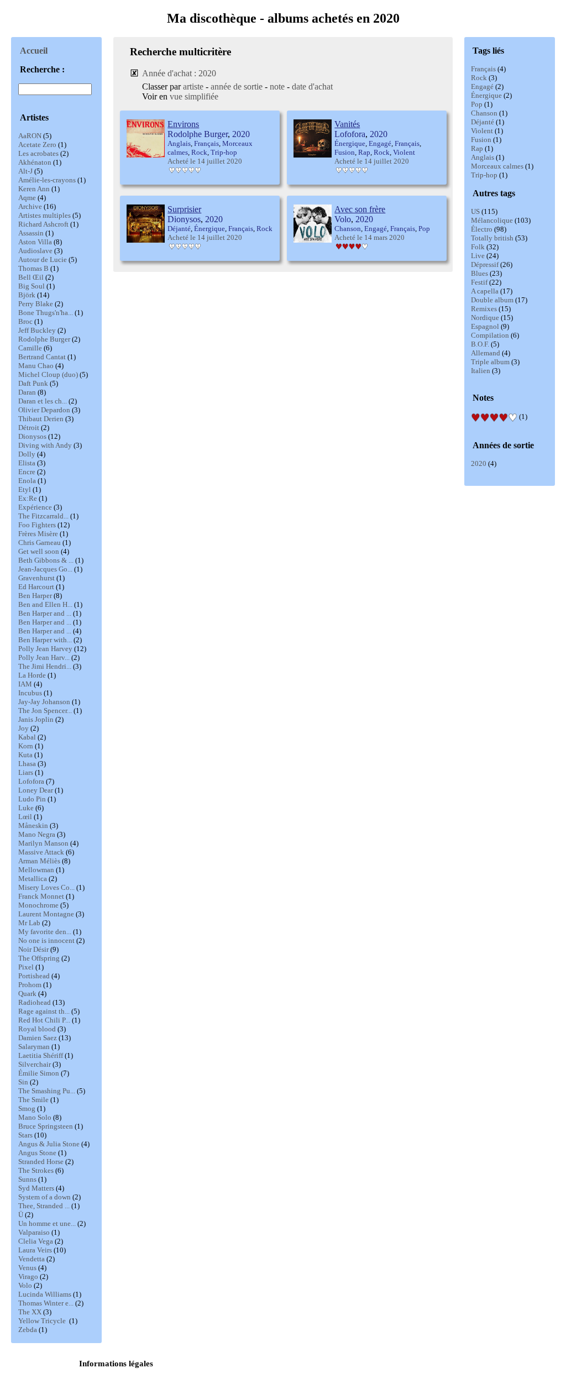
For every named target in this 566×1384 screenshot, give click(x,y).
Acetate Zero (37, 144)
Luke (26, 808)
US (475, 211)
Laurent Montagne (46, 914)
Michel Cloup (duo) (48, 374)
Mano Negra (36, 834)
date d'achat (312, 86)
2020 (478, 463)
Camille (30, 348)
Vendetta (31, 1259)
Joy (23, 728)
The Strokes (36, 1170)
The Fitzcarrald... (43, 516)
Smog (26, 1108)
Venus (27, 1268)
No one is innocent (46, 940)
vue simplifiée (194, 96)
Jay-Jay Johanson (44, 702)
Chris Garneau (39, 542)
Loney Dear (35, 790)
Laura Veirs (35, 1250)
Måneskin (33, 825)
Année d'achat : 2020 (179, 73)
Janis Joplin (36, 719)
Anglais (482, 157)
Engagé (482, 86)
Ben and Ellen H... (45, 604)
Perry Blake (35, 304)
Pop (477, 104)
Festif (479, 282)
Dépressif (485, 264)
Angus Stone (37, 1153)
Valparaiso (34, 1232)
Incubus (30, 693)
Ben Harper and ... (44, 613)
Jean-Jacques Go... (45, 569)
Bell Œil (31, 277)
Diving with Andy (45, 445)
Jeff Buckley (37, 330)
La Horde (32, 675)
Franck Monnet (41, 896)
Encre (26, 472)
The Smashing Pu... (46, 1091)
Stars (25, 1135)
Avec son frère (359, 209)
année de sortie (237, 86)
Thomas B (33, 268)
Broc (25, 321)
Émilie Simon (38, 1073)
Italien (480, 370)
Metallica (32, 878)
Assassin (31, 233)
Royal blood (37, 1029)
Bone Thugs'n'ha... (45, 312)
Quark (27, 993)
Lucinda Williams (44, 1294)
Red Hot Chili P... (44, 1020)
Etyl (24, 489)
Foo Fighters (37, 525)
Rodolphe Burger (44, 339)
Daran (27, 392)
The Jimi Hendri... (44, 666)
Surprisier (184, 209)
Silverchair (34, 1064)
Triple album (490, 362)
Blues (479, 273)
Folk (478, 247)
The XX (29, 1312)
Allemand (485, 353)
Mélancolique (492, 220)
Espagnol (485, 326)
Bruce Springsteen (45, 1126)
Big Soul (31, 286)
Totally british (492, 238)
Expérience (35, 507)
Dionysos (32, 436)
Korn (25, 746)
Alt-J (25, 171)
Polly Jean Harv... (44, 657)
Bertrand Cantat (42, 357)
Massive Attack (41, 852)
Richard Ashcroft (43, 224)
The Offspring (39, 958)
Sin (23, 1082)
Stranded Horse (41, 1161)
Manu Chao (36, 365)
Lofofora (31, 781)
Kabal (27, 737)
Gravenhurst (36, 578)
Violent (482, 131)
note (277, 86)
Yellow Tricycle (42, 1321)
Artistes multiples (44, 215)
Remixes (484, 309)
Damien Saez (37, 1038)
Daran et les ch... (42, 401)
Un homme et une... (47, 1223)
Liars (25, 772)
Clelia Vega (35, 1241)
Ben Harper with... (45, 640)
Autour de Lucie (42, 259)
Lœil (25, 816)
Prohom (29, 985)
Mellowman (36, 870)
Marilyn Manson (43, 843)
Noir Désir (33, 949)
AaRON (29, 136)
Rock (479, 78)
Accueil (34, 50)
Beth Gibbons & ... (46, 560)
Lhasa (27, 763)
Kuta (25, 755)
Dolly (26, 454)
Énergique (486, 95)
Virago (28, 1276)
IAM (25, 684)
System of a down (44, 1197)
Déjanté (482, 122)
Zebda (27, 1329)
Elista (26, 463)
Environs (183, 124)
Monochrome (38, 905)
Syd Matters (36, 1188)
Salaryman (34, 1046)
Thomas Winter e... (46, 1303)
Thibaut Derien (41, 419)
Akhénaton (34, 162)
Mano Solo (34, 1117)
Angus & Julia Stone (49, 1144)
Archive (30, 206)
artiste (193, 86)
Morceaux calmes (497, 166)
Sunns (27, 1179)
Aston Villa (35, 242)
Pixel (26, 967)
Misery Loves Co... (46, 887)
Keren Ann (34, 189)
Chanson (484, 113)
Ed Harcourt (36, 587)
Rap (477, 148)
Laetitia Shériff (40, 1055)
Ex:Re (27, 498)
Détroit (28, 427)
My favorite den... (44, 931)
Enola (27, 480)
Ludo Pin (32, 799)
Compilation (490, 335)
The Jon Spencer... (45, 710)
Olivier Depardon (44, 410)
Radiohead (34, 1002)
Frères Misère (38, 534)
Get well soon (38, 551)
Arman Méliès (39, 861)
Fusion (481, 139)
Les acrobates (38, 153)
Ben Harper (35, 595)
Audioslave (35, 251)
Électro (481, 229)
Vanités (347, 124)
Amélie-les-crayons (47, 180)
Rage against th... (44, 1011)
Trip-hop (484, 175)
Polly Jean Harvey (45, 648)
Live (478, 255)
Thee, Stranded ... (44, 1206)
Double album (492, 300)
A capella (485, 291)
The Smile (33, 1099)
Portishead (34, 976)
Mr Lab (29, 923)
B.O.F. (480, 344)
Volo (25, 1285)
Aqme (27, 197)
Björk (26, 295)
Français (483, 69)
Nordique (485, 317)
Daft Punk (33, 383)
